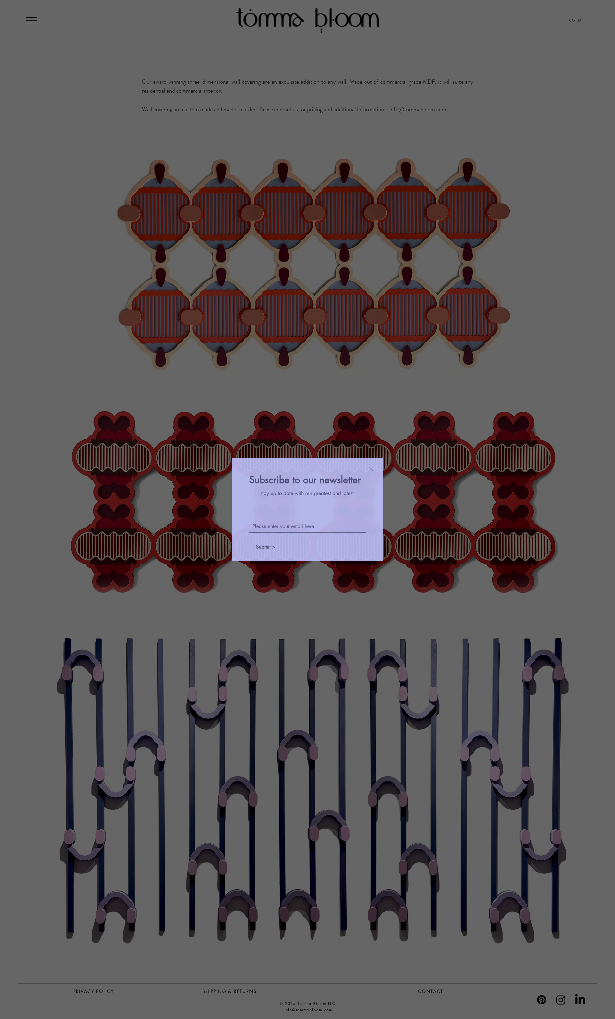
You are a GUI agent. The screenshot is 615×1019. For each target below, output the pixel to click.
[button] (371, 469)
